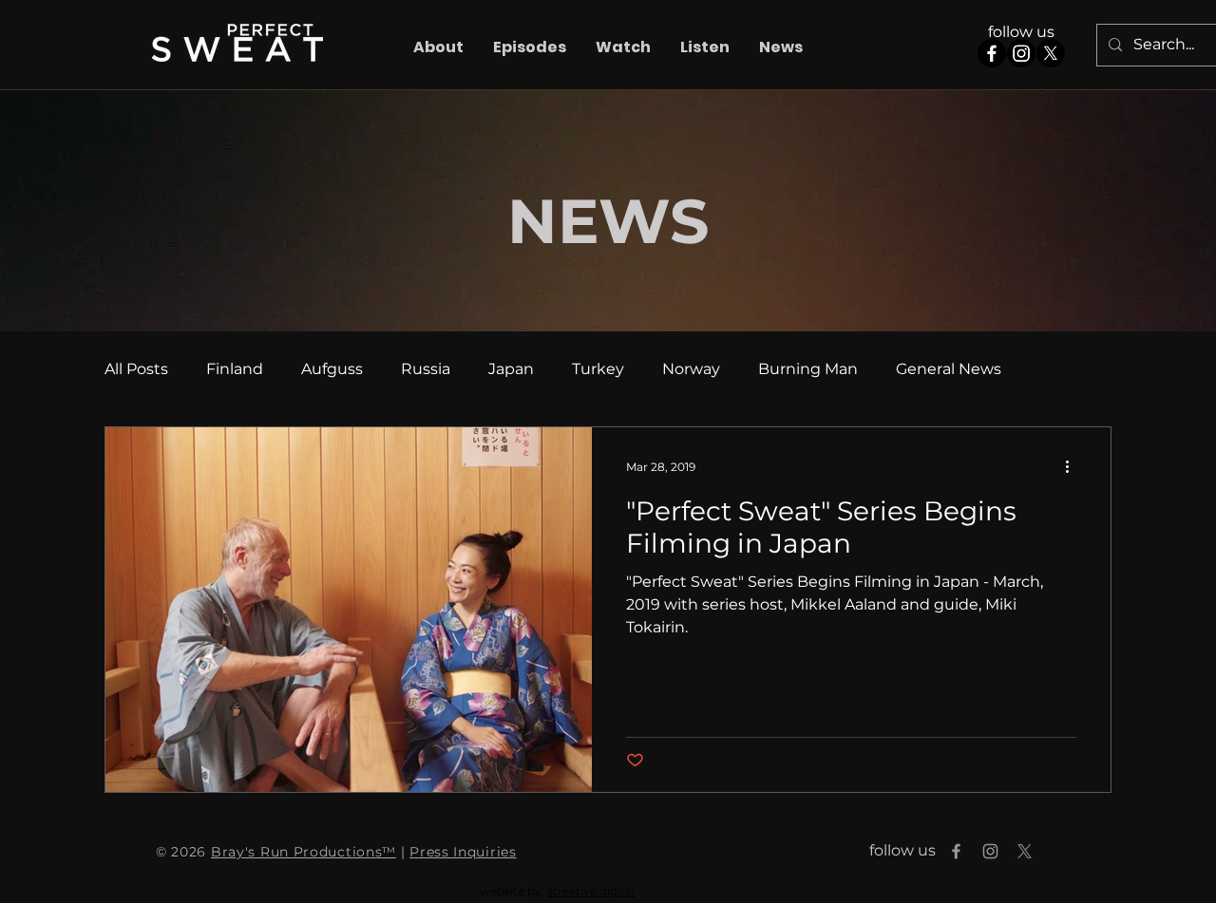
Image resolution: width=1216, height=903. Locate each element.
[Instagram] (1021, 53)
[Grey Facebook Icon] (956, 851)
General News (948, 369)
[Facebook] (992, 53)
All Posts (136, 369)
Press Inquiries (463, 851)
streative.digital (591, 891)
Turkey (598, 369)
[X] (1050, 53)
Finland (234, 369)
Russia (425, 369)
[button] (529, 47)
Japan (511, 369)
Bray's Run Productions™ (303, 851)
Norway (691, 369)
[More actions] (1073, 466)
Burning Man (808, 369)
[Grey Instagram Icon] (990, 851)
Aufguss (332, 369)
